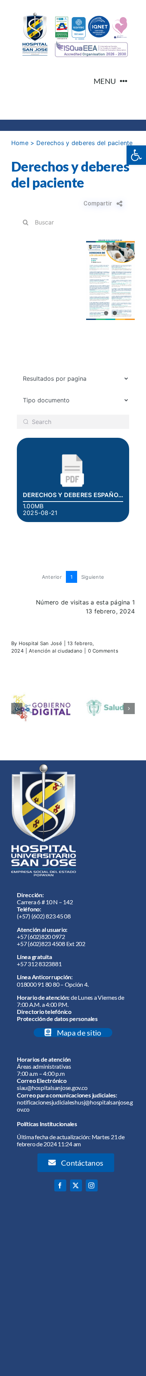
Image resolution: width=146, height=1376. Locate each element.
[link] (136, 155)
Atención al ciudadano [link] (55, 651)
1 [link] (71, 577)
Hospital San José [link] (40, 643)
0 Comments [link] (103, 651)
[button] (16, 708)
